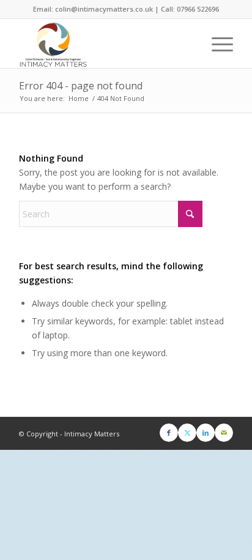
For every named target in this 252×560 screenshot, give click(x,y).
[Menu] (216, 43)
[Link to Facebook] (169, 433)
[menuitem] (216, 43)
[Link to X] (187, 433)
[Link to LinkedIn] (205, 433)
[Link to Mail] (224, 433)
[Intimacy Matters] (104, 43)
